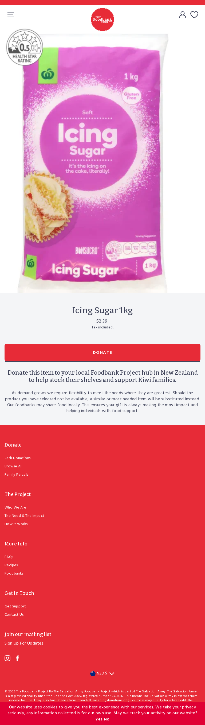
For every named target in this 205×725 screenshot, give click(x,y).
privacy (189, 707)
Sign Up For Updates (24, 643)
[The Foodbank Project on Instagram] (7, 658)
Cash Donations (18, 458)
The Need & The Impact (24, 516)
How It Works (16, 524)
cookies (50, 707)
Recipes (11, 565)
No (107, 719)
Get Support (15, 606)
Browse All (13, 466)
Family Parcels (16, 475)
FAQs (9, 557)
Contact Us (14, 615)
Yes (98, 719)
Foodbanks (14, 574)
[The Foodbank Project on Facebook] (17, 658)
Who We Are (15, 508)
